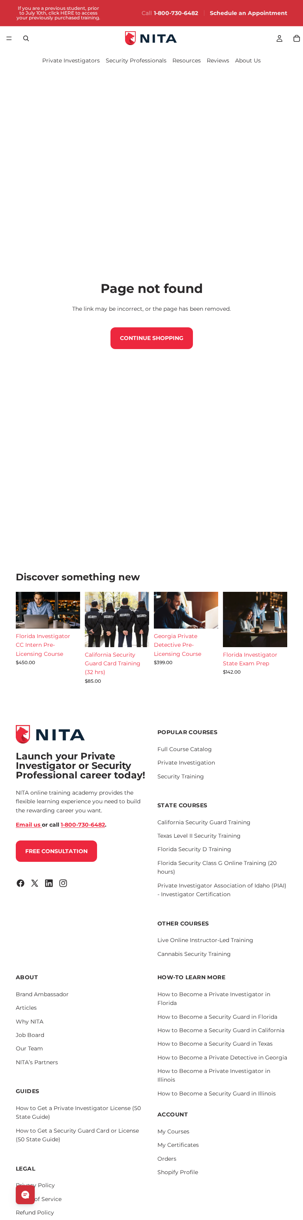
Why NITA (29, 1021)
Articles (26, 1007)
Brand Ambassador (42, 994)
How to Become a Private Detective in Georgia (222, 1057)
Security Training (180, 776)
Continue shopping (151, 338)
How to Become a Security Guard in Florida (217, 1016)
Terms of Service (39, 1198)
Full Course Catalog (184, 749)
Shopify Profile (177, 1172)
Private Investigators (71, 60)
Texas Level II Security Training (199, 835)
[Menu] (9, 38)
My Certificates (178, 1144)
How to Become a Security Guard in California (220, 1030)
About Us (248, 60)
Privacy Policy (35, 1185)
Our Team (29, 1048)
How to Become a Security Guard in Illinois (216, 1093)
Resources (186, 60)
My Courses (173, 1131)
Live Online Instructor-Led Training (205, 940)
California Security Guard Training (204, 822)
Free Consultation (56, 850)
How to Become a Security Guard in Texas (215, 1043)
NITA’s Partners (37, 1062)
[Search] (26, 38)
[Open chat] (25, 1194)
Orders (166, 1158)
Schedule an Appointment (248, 13)
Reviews (218, 60)
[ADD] (68, 616)
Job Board (30, 1035)
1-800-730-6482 (176, 13)
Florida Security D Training (194, 849)
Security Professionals (136, 60)
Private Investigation (186, 762)
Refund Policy (35, 1212)
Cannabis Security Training (194, 953)
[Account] (279, 38)
